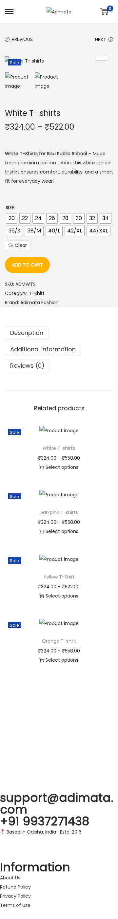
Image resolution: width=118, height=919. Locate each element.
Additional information (43, 349)
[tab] (59, 333)
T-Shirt (37, 293)
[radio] (11, 218)
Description (26, 333)
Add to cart (27, 265)
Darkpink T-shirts (59, 512)
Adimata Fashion (39, 302)
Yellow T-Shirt (59, 577)
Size (10, 207)
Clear (21, 245)
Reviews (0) (27, 365)
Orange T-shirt (59, 641)
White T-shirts (59, 448)
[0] (104, 11)
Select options (62, 467)
